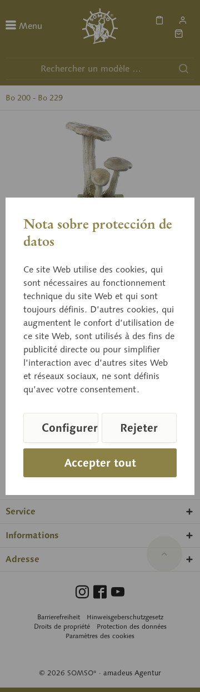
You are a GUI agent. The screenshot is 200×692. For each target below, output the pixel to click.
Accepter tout (100, 463)
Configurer (70, 428)
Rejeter (139, 428)
